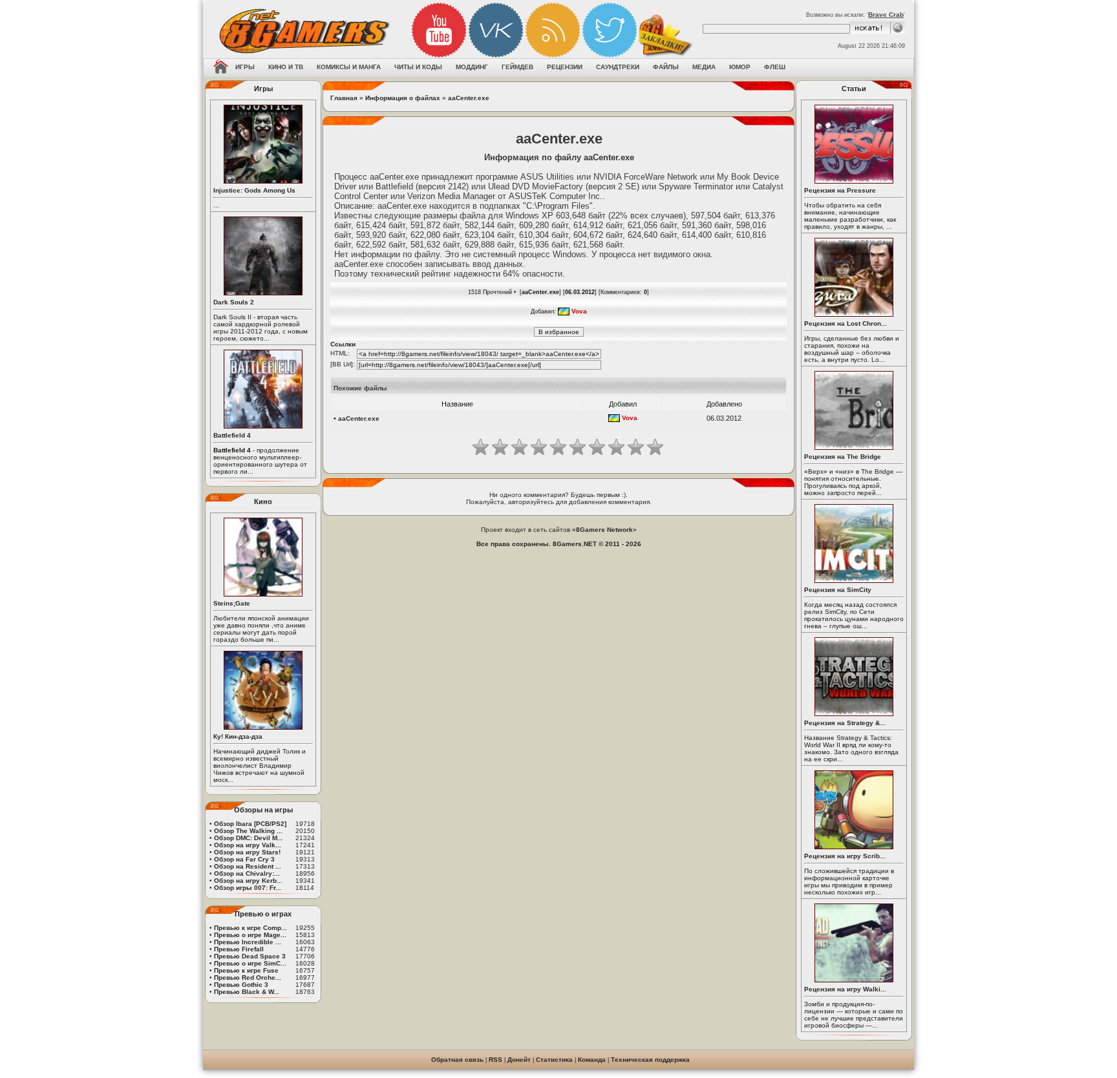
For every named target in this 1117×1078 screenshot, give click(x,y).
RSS (495, 1059)
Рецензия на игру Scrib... (845, 856)
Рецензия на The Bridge (842, 456)
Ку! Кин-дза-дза (237, 736)
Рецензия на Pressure (840, 190)
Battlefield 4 (232, 435)
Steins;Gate (231, 603)
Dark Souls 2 (233, 302)
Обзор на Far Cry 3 (244, 859)
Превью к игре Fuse (246, 970)
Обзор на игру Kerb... (248, 880)
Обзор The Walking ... (248, 830)
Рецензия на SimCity (837, 589)
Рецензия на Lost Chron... (845, 323)
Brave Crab (886, 14)
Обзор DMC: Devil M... (248, 837)
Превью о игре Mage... (250, 934)
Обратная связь (457, 1059)
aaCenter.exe (468, 97)
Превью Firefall (239, 949)
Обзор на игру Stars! (247, 852)
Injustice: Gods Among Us (254, 190)
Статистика (554, 1059)
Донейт (519, 1059)
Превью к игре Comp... (250, 927)
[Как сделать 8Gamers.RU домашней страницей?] (220, 68)
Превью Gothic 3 (241, 984)
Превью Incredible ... (247, 942)
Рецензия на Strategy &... (845, 722)
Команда (592, 1059)
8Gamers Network (604, 529)
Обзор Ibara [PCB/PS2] (250, 823)
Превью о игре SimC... (250, 963)
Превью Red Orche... (247, 977)
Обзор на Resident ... (247, 866)
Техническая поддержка (650, 1059)
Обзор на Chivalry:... (247, 873)
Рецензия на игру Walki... (845, 989)
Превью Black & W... (246, 991)
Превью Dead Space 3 (250, 956)
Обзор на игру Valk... (247, 845)
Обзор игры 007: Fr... (247, 887)
